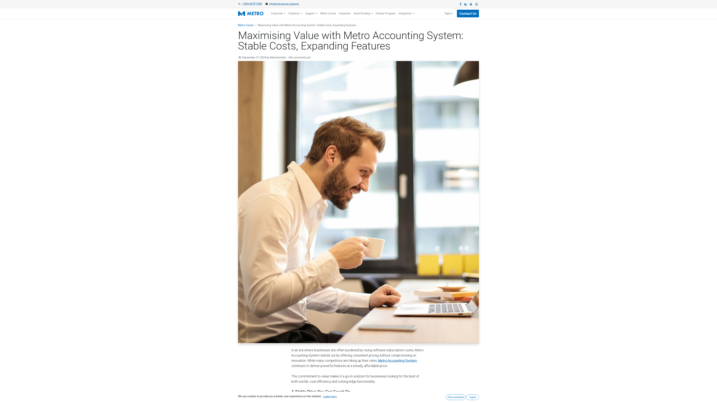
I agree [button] (472, 397)
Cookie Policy (330, 396)
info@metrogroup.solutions (284, 4)
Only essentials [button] (456, 397)
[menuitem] (328, 13)
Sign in (448, 13)
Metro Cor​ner (246, 25)
